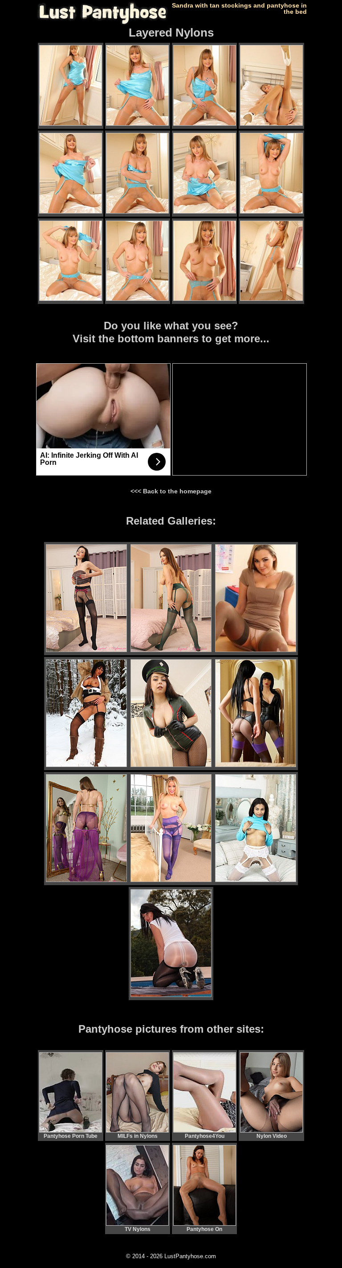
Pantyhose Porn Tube (71, 1136)
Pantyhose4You (204, 1136)
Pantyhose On (204, 1229)
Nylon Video (271, 1136)
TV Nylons (138, 1229)
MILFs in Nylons (138, 1136)
